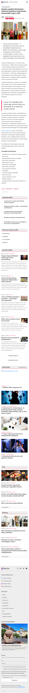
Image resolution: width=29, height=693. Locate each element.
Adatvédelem (5, 605)
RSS (3, 611)
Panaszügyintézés (6, 613)
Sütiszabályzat (21, 687)
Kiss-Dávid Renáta (9, 16)
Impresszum (5, 600)
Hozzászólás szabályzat (7, 608)
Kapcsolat (4, 597)
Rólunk (3, 594)
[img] (4, 2)
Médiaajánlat (5, 602)
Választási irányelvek (7, 616)
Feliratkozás (14, 680)
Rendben (4, 691)
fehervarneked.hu (6, 130)
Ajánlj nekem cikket (13, 360)
